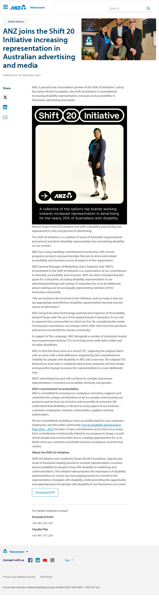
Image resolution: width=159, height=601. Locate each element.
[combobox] (129, 8)
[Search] (148, 8)
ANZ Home (46, 577)
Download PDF (45, 492)
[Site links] (27, 551)
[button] (5, 7)
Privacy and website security (19, 577)
